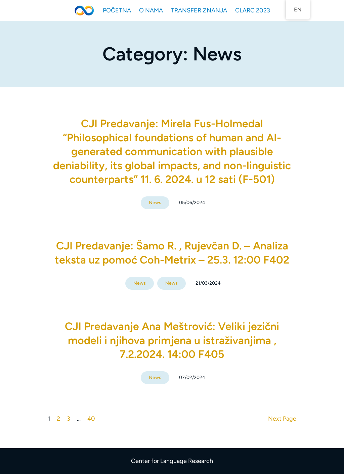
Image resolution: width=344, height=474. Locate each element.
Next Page (282, 418)
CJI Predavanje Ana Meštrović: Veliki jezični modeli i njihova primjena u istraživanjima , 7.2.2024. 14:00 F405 (172, 340)
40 (91, 418)
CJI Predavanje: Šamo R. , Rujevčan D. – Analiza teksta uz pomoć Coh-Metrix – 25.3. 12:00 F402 (172, 252)
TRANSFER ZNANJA (199, 10)
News (155, 202)
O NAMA (151, 10)
